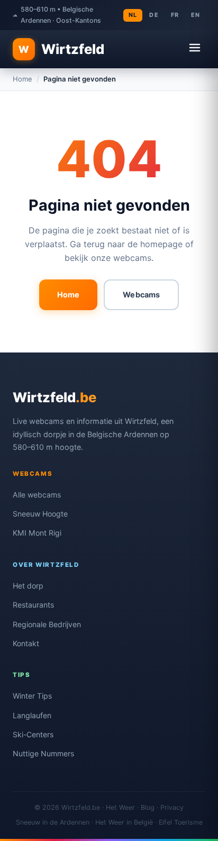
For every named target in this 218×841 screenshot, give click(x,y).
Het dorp (28, 585)
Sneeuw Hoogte (40, 513)
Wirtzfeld (61, 49)
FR (175, 15)
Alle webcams (37, 494)
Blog (148, 807)
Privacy (172, 807)
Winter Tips (32, 695)
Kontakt (26, 643)
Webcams (141, 294)
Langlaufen (32, 715)
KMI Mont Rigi (37, 532)
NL (133, 15)
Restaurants (33, 604)
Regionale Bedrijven (47, 624)
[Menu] (194, 49)
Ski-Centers (33, 734)
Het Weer (120, 807)
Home (22, 79)
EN (195, 15)
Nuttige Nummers (43, 753)
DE (153, 15)
